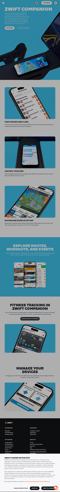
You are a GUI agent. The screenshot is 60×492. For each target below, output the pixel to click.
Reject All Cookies (48, 488)
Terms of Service (44, 481)
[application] (56, 488)
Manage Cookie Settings (21, 488)
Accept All (35, 488)
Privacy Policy (32, 481)
